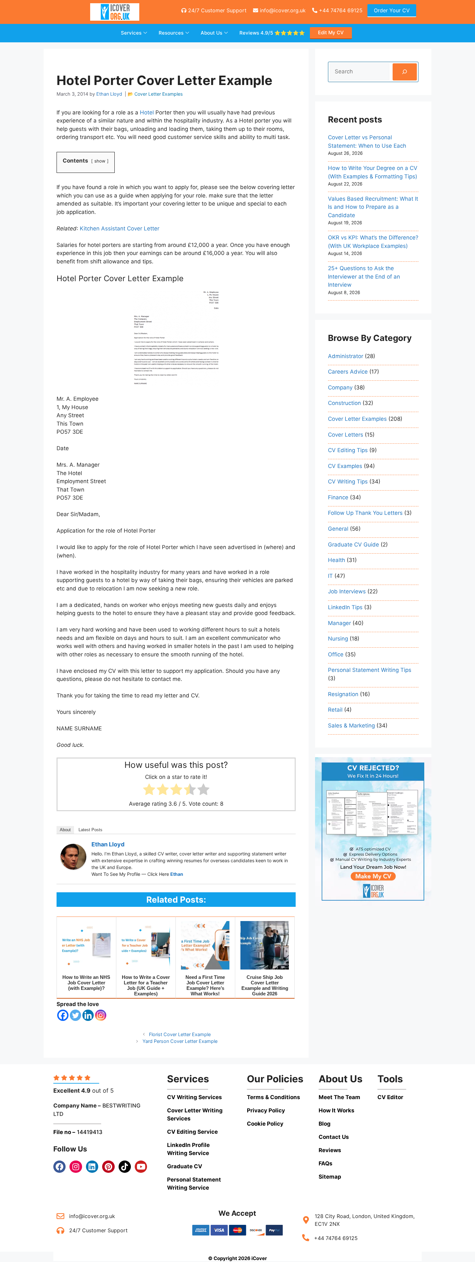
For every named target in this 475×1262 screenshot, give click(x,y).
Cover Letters (345, 434)
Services (131, 33)
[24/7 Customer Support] (60, 1230)
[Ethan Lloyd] (73, 867)
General (338, 528)
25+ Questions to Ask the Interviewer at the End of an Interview (364, 276)
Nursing (338, 638)
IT (330, 576)
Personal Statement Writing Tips (369, 670)
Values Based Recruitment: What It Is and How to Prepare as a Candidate (373, 207)
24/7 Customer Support (216, 10)
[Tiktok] (125, 1167)
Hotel (147, 112)
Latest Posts (90, 829)
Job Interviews (347, 591)
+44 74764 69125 (340, 10)
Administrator (345, 356)
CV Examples (345, 466)
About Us (211, 33)
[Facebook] (63, 1015)
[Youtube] (141, 1167)
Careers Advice (348, 371)
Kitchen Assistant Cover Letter (119, 228)
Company (340, 387)
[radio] (149, 790)
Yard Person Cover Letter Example (179, 1041)
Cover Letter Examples (158, 94)
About (65, 829)
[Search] (405, 71)
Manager (339, 623)
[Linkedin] (88, 1015)
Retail (335, 709)
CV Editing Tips (348, 450)
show (99, 161)
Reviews (272, 33)
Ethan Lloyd (107, 844)
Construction (344, 403)
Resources (171, 33)
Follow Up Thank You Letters (365, 513)
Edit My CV (331, 32)
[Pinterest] (108, 1167)
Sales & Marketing (351, 725)
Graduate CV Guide (353, 544)
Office (335, 654)
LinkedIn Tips (345, 607)
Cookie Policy (265, 1123)
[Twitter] (75, 1015)
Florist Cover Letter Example (180, 1034)
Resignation (343, 694)
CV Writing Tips (348, 481)
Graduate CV (184, 1166)
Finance (338, 497)
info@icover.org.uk (282, 10)
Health (336, 560)
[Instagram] (100, 1015)
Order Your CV (392, 10)
